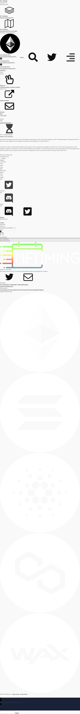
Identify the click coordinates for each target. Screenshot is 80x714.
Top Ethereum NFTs (5, 290)
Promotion (32, 290)
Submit (22, 57)
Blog (1, 113)
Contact (11, 286)
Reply (2, 709)
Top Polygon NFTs (24, 290)
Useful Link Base (4, 286)
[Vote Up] (9, 155)
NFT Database (11, 284)
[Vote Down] (3, 155)
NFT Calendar (3, 284)
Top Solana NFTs (15, 290)
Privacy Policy (24, 694)
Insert (17, 713)
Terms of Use (15, 694)
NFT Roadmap (19, 284)
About (24, 284)
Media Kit (37, 290)
